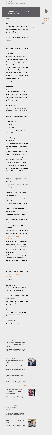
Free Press (33, 26)
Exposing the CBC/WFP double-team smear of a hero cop (16, 406)
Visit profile (45, 20)
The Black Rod (9, 1)
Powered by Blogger (21, 433)
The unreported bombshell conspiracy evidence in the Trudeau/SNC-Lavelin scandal (16, 344)
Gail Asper (33, 27)
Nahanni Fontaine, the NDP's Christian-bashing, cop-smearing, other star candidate (14, 391)
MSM (32, 28)
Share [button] (32, 20)
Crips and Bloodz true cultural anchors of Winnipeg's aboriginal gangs (14, 360)
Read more (25, 385)
